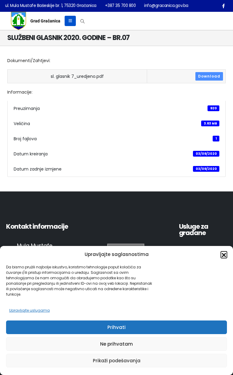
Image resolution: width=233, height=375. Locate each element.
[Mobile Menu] (70, 21)
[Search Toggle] (82, 21)
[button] (224, 254)
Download (209, 76)
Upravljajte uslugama (29, 310)
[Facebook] (223, 6)
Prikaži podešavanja (116, 360)
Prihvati (116, 327)
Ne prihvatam (116, 344)
